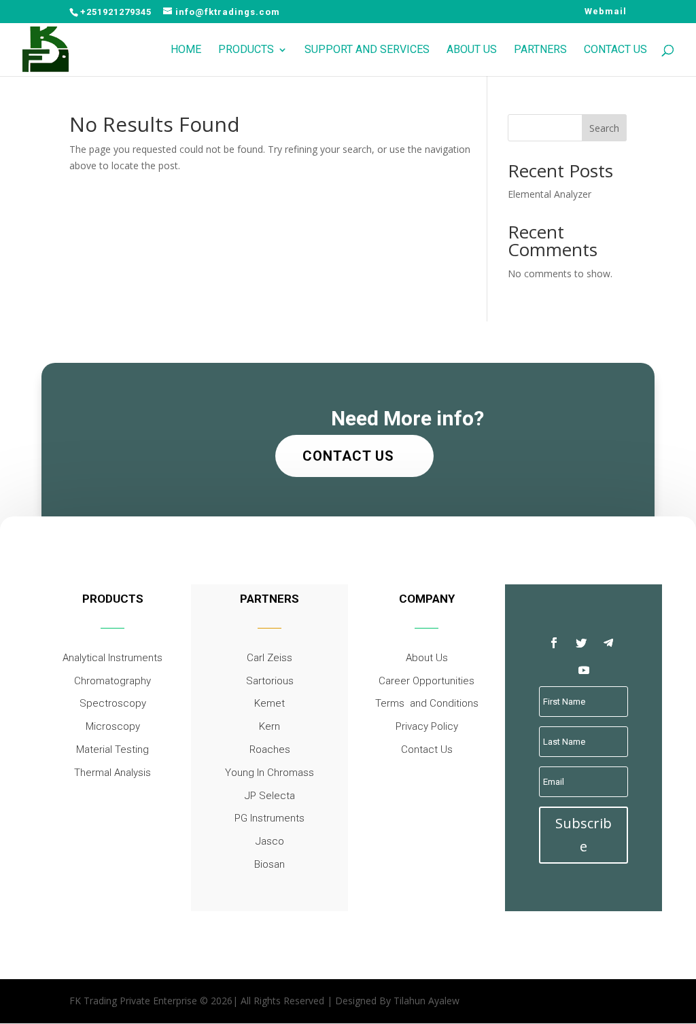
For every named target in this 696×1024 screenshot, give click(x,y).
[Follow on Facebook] (554, 643)
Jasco (270, 841)
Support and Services (367, 50)
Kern (269, 726)
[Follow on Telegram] (608, 643)
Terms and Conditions (426, 703)
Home (186, 50)
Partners (540, 50)
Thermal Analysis (112, 772)
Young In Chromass (269, 772)
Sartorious (270, 681)
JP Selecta (270, 796)
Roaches (269, 749)
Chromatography (112, 681)
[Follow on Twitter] (581, 643)
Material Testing (112, 749)
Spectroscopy (113, 703)
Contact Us (615, 50)
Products (246, 50)
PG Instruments (269, 818)
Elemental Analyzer (549, 194)
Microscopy (113, 726)
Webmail (606, 11)
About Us (472, 50)
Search (604, 128)
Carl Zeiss (269, 658)
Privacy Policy (427, 726)
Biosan (269, 864)
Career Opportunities (426, 681)
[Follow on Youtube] (584, 670)
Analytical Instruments (112, 658)
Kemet (269, 703)
